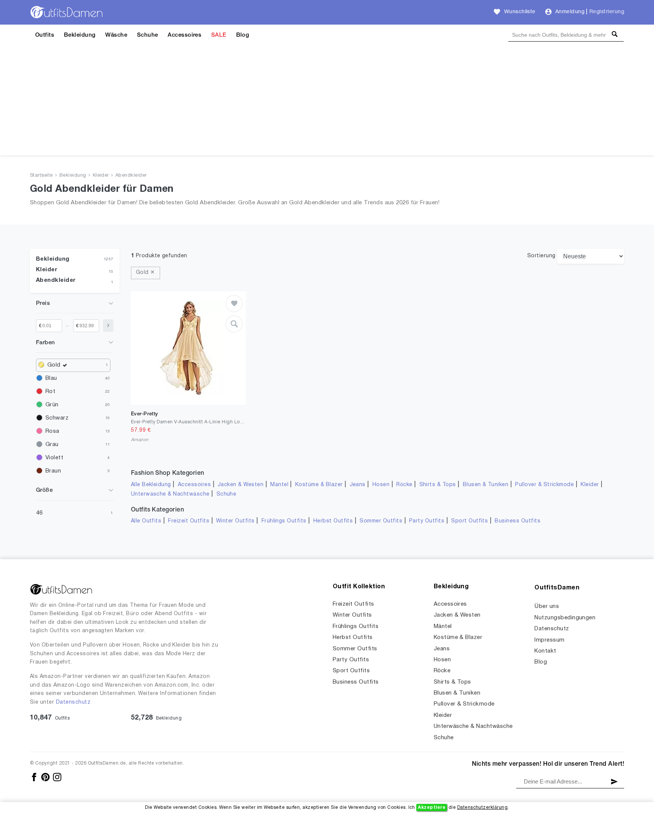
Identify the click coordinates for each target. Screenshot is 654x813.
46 (39, 513)
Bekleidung (80, 35)
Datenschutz (73, 702)
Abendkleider (131, 175)
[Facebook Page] (34, 777)
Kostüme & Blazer (319, 484)
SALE (218, 35)
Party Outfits (426, 521)
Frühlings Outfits (284, 521)
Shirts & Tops (437, 484)
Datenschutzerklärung (482, 807)
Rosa (52, 431)
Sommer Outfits (381, 521)
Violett (54, 457)
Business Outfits (517, 521)
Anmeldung (569, 11)
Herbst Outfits (333, 521)
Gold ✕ (145, 272)
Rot (50, 391)
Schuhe (147, 35)
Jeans (358, 484)
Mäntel (279, 484)
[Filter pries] (108, 325)
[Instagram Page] (57, 777)
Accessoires (184, 35)
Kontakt (545, 651)
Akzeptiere (431, 807)
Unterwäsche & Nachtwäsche (170, 494)
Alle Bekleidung (151, 484)
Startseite (41, 175)
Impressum (549, 640)
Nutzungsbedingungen (564, 617)
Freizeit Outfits (188, 521)
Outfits (44, 35)
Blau (51, 378)
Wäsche (116, 35)
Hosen (380, 484)
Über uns (546, 606)
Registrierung (606, 11)
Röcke (404, 484)
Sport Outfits (469, 521)
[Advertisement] (327, 102)
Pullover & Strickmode (544, 484)
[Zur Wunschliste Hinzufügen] (234, 303)
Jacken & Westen (240, 484)
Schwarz (57, 418)
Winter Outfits (235, 521)
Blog (242, 35)
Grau (52, 444)
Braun (53, 471)
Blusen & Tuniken (486, 484)
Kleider (101, 175)
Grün (52, 404)
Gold (54, 365)
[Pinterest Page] (46, 777)
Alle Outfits (146, 521)
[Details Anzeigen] (234, 324)
